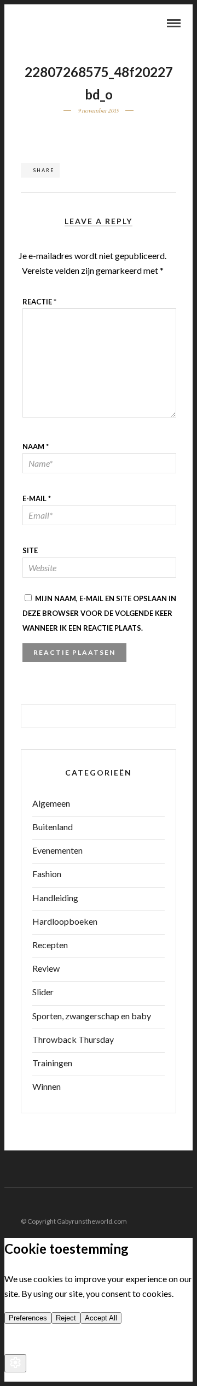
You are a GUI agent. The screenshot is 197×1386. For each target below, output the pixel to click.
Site (30, 550)
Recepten (50, 944)
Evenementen (57, 850)
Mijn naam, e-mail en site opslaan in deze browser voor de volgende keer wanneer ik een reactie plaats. (99, 613)
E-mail (36, 498)
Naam (35, 446)
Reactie (39, 301)
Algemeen (51, 803)
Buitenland (52, 826)
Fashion (46, 873)
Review (46, 968)
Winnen (46, 1086)
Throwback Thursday (73, 1039)
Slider (43, 991)
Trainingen (52, 1063)
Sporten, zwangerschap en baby (91, 1016)
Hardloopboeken (64, 921)
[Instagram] (185, 1204)
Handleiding (55, 897)
